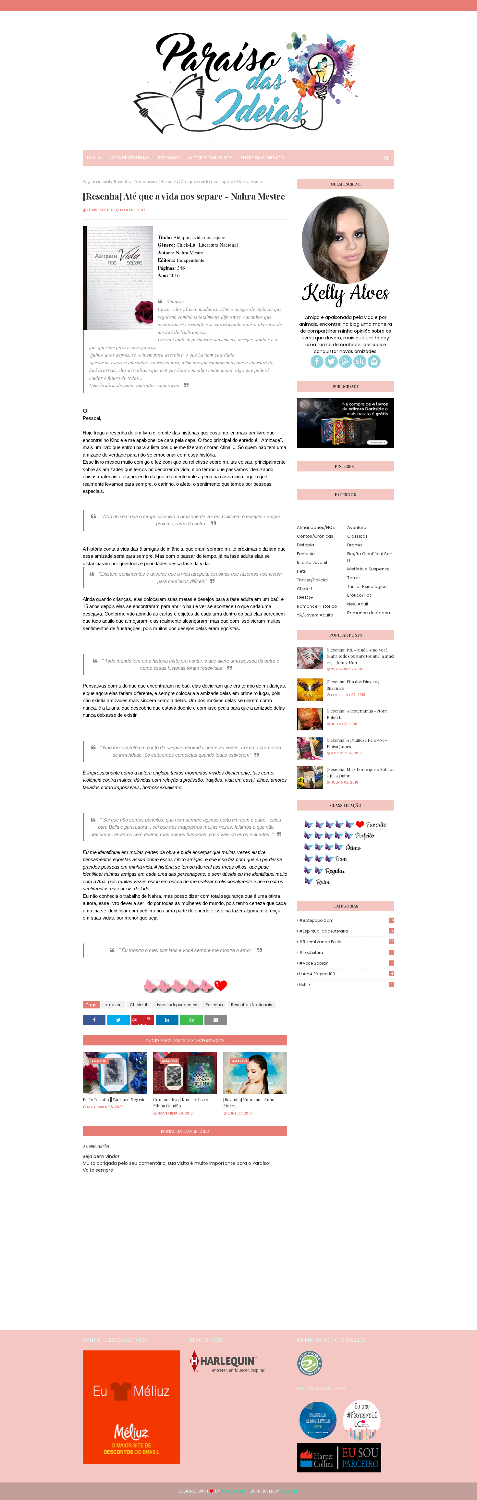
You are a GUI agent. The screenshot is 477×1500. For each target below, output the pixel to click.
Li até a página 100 (346, 974)
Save (142, 1023)
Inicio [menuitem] (94, 158)
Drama (354, 545)
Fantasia (306, 554)
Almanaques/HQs (316, 527)
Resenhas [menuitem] (168, 158)
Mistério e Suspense (368, 569)
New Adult (357, 604)
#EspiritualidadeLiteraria (346, 931)
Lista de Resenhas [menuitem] (130, 158)
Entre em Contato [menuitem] (262, 158)
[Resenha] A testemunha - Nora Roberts (357, 714)
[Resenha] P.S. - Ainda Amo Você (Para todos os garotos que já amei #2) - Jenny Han (360, 656)
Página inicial (96, 181)
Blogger (289, 1491)
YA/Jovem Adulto (315, 615)
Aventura (356, 527)
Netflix (345, 984)
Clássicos (357, 536)
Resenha (214, 1004)
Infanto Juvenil (312, 562)
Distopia (305, 545)
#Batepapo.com (346, 920)
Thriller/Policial (312, 580)
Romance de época (368, 613)
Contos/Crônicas (315, 536)
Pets (301, 571)
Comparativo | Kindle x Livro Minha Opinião (180, 1103)
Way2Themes (234, 1491)
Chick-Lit (138, 1004)
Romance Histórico (317, 606)
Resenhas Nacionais (134, 181)
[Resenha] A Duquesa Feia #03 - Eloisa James (357, 743)
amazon (113, 1004)
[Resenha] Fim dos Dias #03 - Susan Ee (354, 685)
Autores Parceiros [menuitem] (210, 158)
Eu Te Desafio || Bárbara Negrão (114, 1099)
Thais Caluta (100, 210)
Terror (353, 578)
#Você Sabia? (346, 963)
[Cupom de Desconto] (131, 1462)
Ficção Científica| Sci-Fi (370, 557)
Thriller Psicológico (367, 586)
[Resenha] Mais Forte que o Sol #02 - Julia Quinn (360, 772)
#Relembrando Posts (346, 942)
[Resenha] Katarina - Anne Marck (248, 1103)
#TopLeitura (345, 952)
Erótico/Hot (359, 595)
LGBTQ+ (305, 597)
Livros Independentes (176, 1004)
